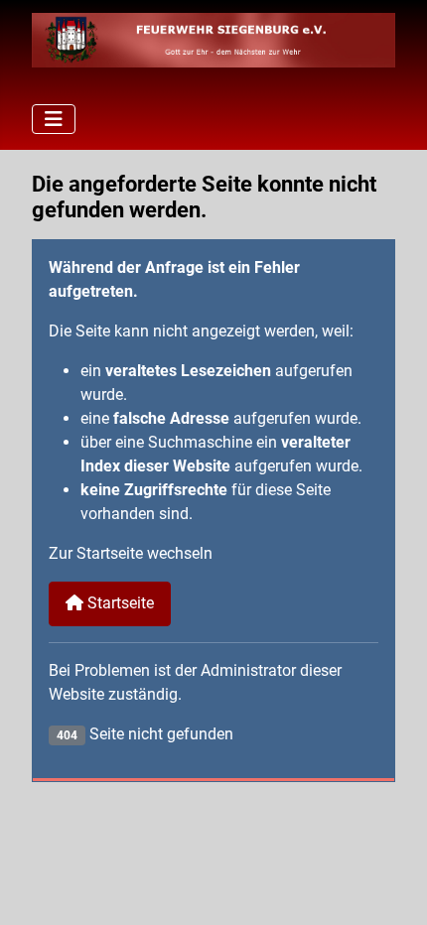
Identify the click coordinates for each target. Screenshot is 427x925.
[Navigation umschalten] (53, 119)
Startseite (118, 603)
